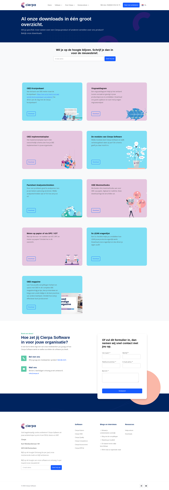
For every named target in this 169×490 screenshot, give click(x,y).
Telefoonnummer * (109, 362)
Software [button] (58, 5)
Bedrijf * (126, 353)
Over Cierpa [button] (69, 5)
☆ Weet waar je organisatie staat (110, 449)
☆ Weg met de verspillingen (109, 436)
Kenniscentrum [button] (83, 5)
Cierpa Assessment (81, 444)
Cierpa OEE (79, 434)
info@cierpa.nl (34, 373)
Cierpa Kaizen (79, 430)
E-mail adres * (128, 362)
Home (50, 5)
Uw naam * (106, 353)
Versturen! (122, 391)
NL (145, 5)
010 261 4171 (62, 360)
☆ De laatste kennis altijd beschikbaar (108, 445)
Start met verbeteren (131, 5)
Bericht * (105, 371)
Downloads (128, 434)
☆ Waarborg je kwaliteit (107, 440)
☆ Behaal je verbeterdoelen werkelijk (108, 432)
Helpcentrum (129, 430)
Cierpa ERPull (79, 448)
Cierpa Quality (79, 437)
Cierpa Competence (81, 441)
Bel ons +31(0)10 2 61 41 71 (110, 5)
